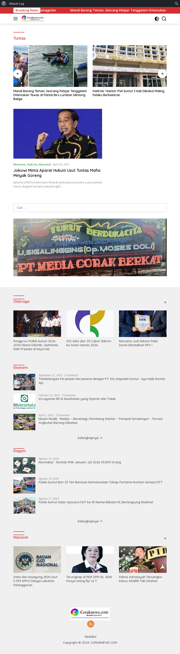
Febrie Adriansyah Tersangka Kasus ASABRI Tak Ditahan (140, 579)
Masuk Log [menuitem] (16, 3)
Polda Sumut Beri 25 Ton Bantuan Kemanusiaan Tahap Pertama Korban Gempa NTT (101, 482)
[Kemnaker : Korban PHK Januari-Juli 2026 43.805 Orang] (24, 465)
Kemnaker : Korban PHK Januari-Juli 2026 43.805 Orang (80, 462)
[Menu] (16, 18)
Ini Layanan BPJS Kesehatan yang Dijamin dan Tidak (77, 399)
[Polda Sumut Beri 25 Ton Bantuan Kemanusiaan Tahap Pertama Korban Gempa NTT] (24, 485)
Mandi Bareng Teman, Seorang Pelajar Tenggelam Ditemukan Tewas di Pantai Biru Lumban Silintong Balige (50, 95)
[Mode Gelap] (156, 18)
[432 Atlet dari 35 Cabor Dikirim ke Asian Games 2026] (90, 323)
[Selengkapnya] (165, 302)
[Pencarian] (164, 18)
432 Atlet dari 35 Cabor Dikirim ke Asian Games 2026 (88, 343)
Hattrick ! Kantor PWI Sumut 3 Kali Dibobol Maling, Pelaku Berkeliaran (129, 93)
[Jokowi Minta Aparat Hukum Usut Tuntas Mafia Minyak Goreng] (57, 134)
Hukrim (32, 164)
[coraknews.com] (32, 18)
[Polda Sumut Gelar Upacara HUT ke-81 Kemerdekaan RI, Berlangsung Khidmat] (24, 505)
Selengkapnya (88, 438)
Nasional (45, 164)
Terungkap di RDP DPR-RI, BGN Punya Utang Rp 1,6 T (89, 579)
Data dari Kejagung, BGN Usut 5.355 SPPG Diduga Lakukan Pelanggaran (35, 581)
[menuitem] (4, 3)
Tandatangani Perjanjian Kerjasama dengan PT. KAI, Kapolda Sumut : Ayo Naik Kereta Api (102, 381)
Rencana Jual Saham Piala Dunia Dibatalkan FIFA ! (138, 343)
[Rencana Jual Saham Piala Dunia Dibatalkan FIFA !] (143, 323)
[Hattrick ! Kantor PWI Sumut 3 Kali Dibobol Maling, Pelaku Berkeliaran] (130, 66)
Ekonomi (19, 164)
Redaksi (90, 637)
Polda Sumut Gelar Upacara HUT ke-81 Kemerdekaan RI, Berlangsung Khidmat (96, 502)
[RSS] (90, 624)
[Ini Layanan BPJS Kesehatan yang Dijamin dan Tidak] (24, 402)
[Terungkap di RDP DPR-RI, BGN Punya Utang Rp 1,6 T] (90, 559)
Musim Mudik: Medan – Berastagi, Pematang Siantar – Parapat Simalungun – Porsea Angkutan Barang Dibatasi (101, 421)
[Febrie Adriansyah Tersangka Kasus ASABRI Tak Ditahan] (143, 559)
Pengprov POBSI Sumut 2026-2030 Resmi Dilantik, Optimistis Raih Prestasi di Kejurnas (35, 345)
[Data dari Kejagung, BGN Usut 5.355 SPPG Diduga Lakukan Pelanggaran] (37, 559)
